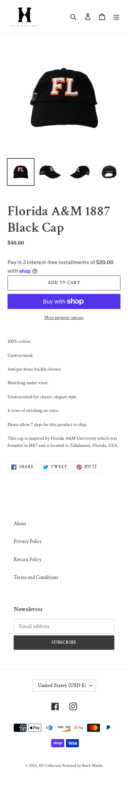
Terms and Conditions (36, 577)
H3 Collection (50, 765)
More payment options (64, 318)
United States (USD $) (62, 685)
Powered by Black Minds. (82, 765)
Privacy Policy (28, 541)
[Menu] (116, 17)
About (20, 523)
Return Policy (28, 559)
